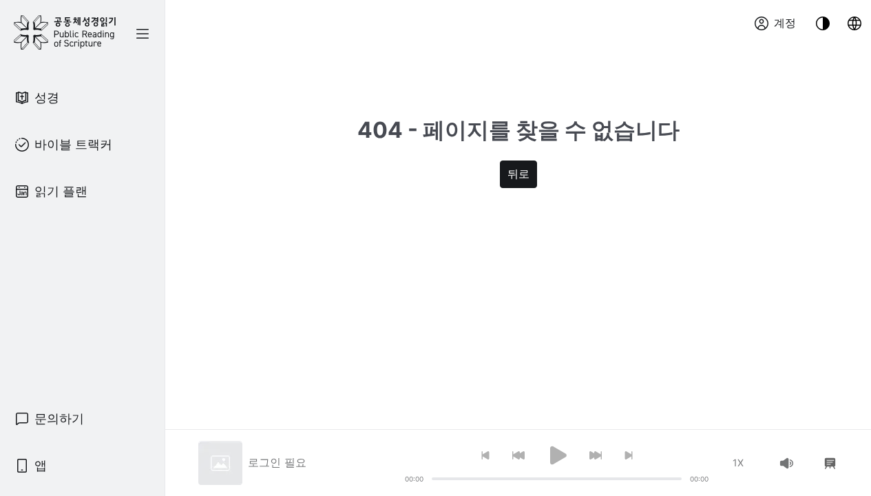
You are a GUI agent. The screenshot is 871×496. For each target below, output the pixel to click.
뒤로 (518, 174)
